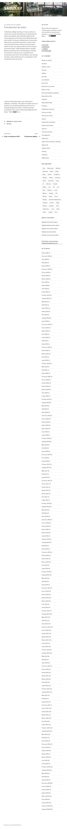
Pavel (56, 196)
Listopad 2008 (46, 809)
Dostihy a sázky (46, 67)
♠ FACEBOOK (45, 47)
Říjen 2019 (45, 405)
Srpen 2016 (45, 516)
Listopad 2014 (46, 575)
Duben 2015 (45, 558)
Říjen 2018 (45, 445)
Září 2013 (44, 620)
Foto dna (44, 70)
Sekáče (44, 119)
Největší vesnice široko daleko (50, 235)
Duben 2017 (45, 490)
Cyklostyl (44, 63)
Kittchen (48, 184)
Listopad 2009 (46, 770)
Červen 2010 (45, 747)
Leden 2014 (45, 607)
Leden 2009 (45, 802)
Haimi (44, 180)
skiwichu (45, 202)
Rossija (45, 199)
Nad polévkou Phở (47, 96)
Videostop (44, 154)
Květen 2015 (45, 555)
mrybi (55, 190)
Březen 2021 (45, 353)
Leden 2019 (45, 435)
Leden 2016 (45, 536)
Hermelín (10, 121)
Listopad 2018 (46, 441)
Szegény (51, 206)
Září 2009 (44, 776)
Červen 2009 (45, 786)
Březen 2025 (45, 279)
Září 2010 (44, 737)
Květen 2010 (45, 750)
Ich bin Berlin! (45, 80)
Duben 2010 (45, 754)
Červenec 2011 (46, 705)
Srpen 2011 (45, 702)
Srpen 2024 (45, 285)
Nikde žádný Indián (47, 102)
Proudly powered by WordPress (12, 825)
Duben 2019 (45, 425)
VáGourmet (45, 138)
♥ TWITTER (45, 45)
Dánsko (45, 177)
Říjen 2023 (45, 301)
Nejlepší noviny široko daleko (50, 228)
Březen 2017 (45, 493)
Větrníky (44, 151)
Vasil (57, 206)
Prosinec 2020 (46, 363)
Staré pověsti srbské (47, 125)
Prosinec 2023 (46, 295)
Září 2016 (44, 513)
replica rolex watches (7, 1)
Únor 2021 (45, 357)
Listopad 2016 (46, 506)
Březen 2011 (45, 718)
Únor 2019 (45, 432)
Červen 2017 (45, 484)
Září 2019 (44, 409)
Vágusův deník (46, 148)
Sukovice (44, 128)
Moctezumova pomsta (48, 86)
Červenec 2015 (46, 552)
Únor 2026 (45, 259)
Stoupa (45, 206)
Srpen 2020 (45, 373)
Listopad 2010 (46, 731)
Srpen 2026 (45, 253)
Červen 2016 (45, 523)
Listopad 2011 (46, 692)
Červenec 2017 (46, 480)
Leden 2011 (45, 724)
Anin (44, 168)
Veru (52, 209)
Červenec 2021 (46, 347)
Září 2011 (44, 698)
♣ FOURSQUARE (46, 51)
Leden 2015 (45, 568)
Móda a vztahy (46, 89)
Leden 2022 (45, 337)
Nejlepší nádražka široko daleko (50, 225)
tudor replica (18, 1)
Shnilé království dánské (48, 122)
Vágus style (45, 145)
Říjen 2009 (45, 773)
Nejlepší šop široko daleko (49, 232)
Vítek (57, 209)
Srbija (57, 202)
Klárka (44, 187)
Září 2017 (44, 474)
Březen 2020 (45, 389)
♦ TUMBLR (45, 49)
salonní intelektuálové (55, 199)
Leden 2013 (45, 646)
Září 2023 (44, 305)
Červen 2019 (45, 419)
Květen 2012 (45, 672)
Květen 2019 (45, 422)
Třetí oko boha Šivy (47, 132)
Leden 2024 (45, 292)
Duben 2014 (45, 597)
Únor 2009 (45, 799)
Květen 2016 (45, 526)
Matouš (49, 190)
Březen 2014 (45, 601)
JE (43, 184)
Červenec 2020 (46, 376)
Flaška (51, 177)
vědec (44, 212)
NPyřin (9, 124)
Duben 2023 (45, 311)
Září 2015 (44, 545)
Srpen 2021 (45, 344)
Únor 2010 (45, 760)
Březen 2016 (45, 532)
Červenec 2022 (46, 324)
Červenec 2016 (46, 519)
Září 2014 (44, 581)
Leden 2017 (45, 500)
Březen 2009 (45, 796)
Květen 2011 (45, 711)
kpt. (50, 187)
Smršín (52, 202)
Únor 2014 (45, 604)
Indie (57, 180)
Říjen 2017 (45, 471)
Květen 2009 (45, 789)
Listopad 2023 (46, 298)
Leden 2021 (45, 360)
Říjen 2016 (45, 510)
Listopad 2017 (46, 467)
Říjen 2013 (45, 617)
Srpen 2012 (45, 663)
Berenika (45, 171)
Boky (44, 174)
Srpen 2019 (45, 412)
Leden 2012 (45, 685)
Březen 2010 (45, 757)
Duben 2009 (45, 793)
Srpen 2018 (45, 451)
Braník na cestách (47, 60)
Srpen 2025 (45, 266)
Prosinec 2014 (46, 571)
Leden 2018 (45, 461)
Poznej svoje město (47, 115)
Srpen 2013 (45, 623)
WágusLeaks (45, 158)
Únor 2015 (45, 565)
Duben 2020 (45, 386)
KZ (54, 187)
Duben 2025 (45, 275)
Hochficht (51, 180)
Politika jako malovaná (48, 109)
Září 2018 (44, 448)
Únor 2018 (45, 458)
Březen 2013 (45, 640)
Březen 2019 (45, 428)
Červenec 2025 (46, 269)
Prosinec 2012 (46, 649)
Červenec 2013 (46, 627)
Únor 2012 (45, 682)
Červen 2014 (45, 591)
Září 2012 (44, 659)
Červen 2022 (45, 327)
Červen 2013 (45, 630)
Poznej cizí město (46, 112)
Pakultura (18, 121)
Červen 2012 (45, 669)
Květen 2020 (45, 383)
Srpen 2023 (45, 308)
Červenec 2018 (46, 454)
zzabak (50, 212)
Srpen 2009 (45, 780)
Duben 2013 (45, 636)
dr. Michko (57, 174)
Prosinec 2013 (46, 610)
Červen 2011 (45, 708)
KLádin (55, 184)
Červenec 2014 (46, 588)
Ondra (50, 196)
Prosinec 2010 (46, 728)
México (45, 193)
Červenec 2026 (46, 256)
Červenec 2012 (46, 666)
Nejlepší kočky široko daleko (49, 222)
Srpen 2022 (45, 321)
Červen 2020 (45, 379)
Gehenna (57, 177)
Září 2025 (44, 262)
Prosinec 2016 (46, 503)
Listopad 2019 (46, 402)
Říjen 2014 (45, 578)
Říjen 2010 (45, 734)
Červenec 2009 (46, 783)
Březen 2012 (45, 679)
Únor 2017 (45, 497)
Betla (56, 171)
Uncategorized (46, 135)
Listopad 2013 (46, 614)
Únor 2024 (45, 288)
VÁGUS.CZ (13, 8)
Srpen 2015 (45, 549)
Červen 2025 (45, 272)
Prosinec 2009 (46, 767)
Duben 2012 (45, 675)
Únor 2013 (45, 643)
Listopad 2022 (46, 318)
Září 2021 (44, 340)
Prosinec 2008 (46, 806)
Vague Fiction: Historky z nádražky (51, 141)
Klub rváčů (45, 83)
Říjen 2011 (45, 695)
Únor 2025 (45, 282)
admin (18, 24)
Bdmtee (58, 168)
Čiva (56, 212)
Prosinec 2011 (46, 689)
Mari (44, 190)
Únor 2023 (45, 314)
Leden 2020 (45, 396)
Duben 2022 (45, 331)
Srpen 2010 (45, 741)
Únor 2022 (45, 334)
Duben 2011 (45, 715)
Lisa (58, 187)
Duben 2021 (45, 350)
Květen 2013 (45, 633)
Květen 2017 (45, 487)
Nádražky (44, 99)
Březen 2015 (45, 562)
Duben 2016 (45, 529)
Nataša (51, 193)
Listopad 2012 (46, 653)
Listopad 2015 (46, 542)
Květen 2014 (45, 594)
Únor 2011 (44, 721)
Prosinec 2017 (46, 464)
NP (56, 193)
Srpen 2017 (45, 477)
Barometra (50, 168)
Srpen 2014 (45, 584)
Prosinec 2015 (46, 539)
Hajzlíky (44, 73)
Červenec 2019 (46, 415)
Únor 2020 (45, 393)
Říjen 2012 (45, 656)
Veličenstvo (46, 209)
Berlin (51, 171)
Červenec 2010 (46, 744)
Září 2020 (44, 370)
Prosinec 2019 (46, 399)
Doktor (50, 174)
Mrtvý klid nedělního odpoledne (50, 93)
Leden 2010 (45, 763)
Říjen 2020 (45, 366)
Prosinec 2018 (46, 438)
